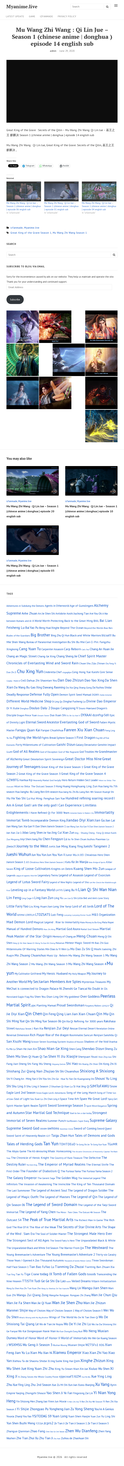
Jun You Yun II (56, 855)
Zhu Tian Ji (46, 1438)
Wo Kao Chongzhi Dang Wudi (69, 1331)
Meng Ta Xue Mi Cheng (45, 943)
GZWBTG (12, 780)
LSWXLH (30, 914)
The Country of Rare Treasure (66, 1157)
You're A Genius (104, 1409)
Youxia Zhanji (14, 1416)
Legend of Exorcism (97, 875)
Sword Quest (104, 1128)
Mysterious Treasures (94, 982)
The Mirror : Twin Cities (67, 1212)
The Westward (96, 1247)
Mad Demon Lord (19, 922)
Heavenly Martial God (43, 780)
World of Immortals (74, 1338)
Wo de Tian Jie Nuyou (51, 1324)
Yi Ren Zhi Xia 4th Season (91, 1401)
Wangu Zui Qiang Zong (32, 1295)
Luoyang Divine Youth (81, 915)
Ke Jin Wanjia (79, 862)
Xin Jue (84, 1369)
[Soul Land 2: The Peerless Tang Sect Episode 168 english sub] (22, 326)
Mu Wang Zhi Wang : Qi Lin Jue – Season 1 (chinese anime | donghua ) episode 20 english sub (32, 511)
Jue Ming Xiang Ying (69, 846)
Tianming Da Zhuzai (69, 1267)
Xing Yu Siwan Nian (67, 1369)
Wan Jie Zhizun (94, 1303)
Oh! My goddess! (69, 996)
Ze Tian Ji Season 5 (98, 1423)
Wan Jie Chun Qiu (104, 1295)
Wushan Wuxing (60, 1345)
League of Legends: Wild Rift (26, 876)
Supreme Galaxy (103, 1120)
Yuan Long (59, 1416)
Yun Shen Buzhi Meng (20, 1423)
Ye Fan (68, 1393)
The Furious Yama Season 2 (97, 1171)
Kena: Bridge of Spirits (97, 862)
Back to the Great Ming (78, 621)
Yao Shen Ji (54, 1393)
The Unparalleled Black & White (95, 1240)
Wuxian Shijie (76, 1345)
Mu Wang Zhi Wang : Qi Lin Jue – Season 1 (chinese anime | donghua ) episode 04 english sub (99, 206)
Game (32, 16)
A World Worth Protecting (48, 621)
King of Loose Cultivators (32, 868)
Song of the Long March (81, 1093)
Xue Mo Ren (86, 1377)
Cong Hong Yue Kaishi (85, 672)
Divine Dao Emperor (101, 701)
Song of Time (104, 1092)
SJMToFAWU (99, 1085)
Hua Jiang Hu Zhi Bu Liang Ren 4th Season (80, 791)
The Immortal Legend (89, 1178)
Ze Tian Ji (59, 1423)
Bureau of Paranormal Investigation (46, 642)
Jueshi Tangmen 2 (97, 846)
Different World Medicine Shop (29, 701)
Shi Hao (72, 1063)
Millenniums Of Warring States (25, 949)
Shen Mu (13, 1056)
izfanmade (46, 16)
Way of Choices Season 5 (89, 1310)
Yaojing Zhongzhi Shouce (31, 1393)
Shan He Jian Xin (26, 1049)
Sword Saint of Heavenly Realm (25, 1136)
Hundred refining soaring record (89, 798)
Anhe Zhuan (29, 613)
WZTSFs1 (91, 1345)
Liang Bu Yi (70, 890)
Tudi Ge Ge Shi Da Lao (50, 1281)
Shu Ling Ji (19, 1086)
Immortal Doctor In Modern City (82, 813)
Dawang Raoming (54, 687)
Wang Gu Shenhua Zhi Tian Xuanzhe (55, 1288)
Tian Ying (10, 1274)
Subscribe (15, 299)
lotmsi (21, 915)
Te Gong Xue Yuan (98, 1144)
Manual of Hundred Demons (24, 929)
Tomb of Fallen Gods (69, 1273)
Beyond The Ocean (72, 628)
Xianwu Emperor (67, 1352)
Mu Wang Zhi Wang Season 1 (70, 232)
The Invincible (61, 1184)
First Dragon (86, 737)
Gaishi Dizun (66, 744)
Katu (68, 862)
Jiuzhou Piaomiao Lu (98, 839)
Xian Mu (36, 1352)
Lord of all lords (83, 906)
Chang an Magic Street (21, 656)
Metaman (60, 943)
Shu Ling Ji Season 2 (38, 1086)
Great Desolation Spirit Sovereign (43, 759)
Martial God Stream (90, 929)
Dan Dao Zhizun (71, 680)
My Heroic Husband (55, 973)
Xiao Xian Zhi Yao (95, 1352)
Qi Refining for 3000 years (86, 1021)
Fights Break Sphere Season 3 (58, 738)
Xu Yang (102, 1384)
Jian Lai (110, 820)
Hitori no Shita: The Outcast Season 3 (34, 786)
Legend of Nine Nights (61, 882)
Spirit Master (14, 1105)
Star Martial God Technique (47, 1112)
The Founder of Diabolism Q (40, 1171)
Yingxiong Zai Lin (83, 1393)
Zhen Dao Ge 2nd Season (55, 1431)
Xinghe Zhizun (92, 1360)
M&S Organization (103, 915)
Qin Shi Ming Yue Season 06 (43, 1021)
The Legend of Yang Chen (37, 1212)
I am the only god (43, 805)
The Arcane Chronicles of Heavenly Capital (91, 1151)
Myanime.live (21, 6)
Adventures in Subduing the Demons (25, 605)
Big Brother (40, 635)
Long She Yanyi (62, 906)
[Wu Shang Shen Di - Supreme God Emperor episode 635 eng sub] (55, 393)
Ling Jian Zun (43, 898)
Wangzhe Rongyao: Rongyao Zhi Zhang (70, 1295)
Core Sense (106, 672)
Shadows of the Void (96, 1041)
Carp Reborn (72, 649)
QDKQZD (105, 1006)
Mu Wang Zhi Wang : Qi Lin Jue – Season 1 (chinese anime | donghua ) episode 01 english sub (61, 206)
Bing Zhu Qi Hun (60, 635)
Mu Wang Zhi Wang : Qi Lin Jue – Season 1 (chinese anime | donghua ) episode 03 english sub (32, 571)
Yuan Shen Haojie (79, 1416)
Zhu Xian (56, 1438)
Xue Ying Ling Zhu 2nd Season (32, 1385)
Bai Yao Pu (31, 628)
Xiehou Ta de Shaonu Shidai (29, 1361)
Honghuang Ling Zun (84, 786)
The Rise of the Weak (42, 1227)
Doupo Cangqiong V (64, 708)
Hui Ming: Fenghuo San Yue (48, 798)
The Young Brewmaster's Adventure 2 (70, 1254)
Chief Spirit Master (92, 656)
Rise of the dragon (57, 1035)
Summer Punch (56, 1121)
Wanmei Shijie (17, 1310)
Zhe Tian (22, 1438)
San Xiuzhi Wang (18, 1041)
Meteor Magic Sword (78, 943)
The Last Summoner (18, 1190)
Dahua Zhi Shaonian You (42, 680)
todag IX (46, 1274)
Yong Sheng (84, 1408)
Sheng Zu (111, 1049)
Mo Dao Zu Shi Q (81, 949)
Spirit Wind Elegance (96, 1105)
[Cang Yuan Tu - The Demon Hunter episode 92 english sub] (55, 326)
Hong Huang (63, 786)
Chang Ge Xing (46, 656)
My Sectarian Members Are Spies (54, 981)
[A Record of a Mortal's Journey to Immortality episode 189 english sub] (22, 360)
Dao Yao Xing (94, 680)
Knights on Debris (62, 869)
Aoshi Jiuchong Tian (78, 613)
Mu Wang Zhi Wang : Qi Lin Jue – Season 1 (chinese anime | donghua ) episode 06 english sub (23, 206)
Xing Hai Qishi (71, 1361)
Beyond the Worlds (93, 627)
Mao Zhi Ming (49, 929)
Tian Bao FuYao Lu (41, 1267)
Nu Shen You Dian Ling (44, 996)
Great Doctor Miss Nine (83, 758)
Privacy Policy (67, 16)
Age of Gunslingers (81, 606)
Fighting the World (27, 737)
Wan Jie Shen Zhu (67, 1302)
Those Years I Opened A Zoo (22, 1260)
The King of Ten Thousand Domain (93, 1184)
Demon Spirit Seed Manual (75, 694)
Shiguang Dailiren (59, 1064)
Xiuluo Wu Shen (99, 1369)
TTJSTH (27, 1281)
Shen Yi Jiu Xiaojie (63, 1056)
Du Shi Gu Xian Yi (73, 715)
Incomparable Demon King (47, 820)
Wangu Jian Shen (95, 1288)
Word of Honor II (48, 1338)
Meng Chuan (87, 936)
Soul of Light (22, 1099)
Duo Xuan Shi (58, 715)
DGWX (95, 694)
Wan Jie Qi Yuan (41, 1303)
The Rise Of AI (20, 1227)
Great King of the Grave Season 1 (30, 232)
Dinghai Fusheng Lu (74, 701)
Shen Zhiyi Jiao (105, 1057)
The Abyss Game (16, 1151)
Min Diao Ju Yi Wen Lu (57, 949)
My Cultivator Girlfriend (28, 973)
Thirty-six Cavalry (106, 1254)
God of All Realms (26, 751)
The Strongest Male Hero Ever (89, 1233)
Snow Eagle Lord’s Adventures (51, 1092)
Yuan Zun (95, 1416)
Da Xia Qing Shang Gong (79, 687)
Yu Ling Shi (108, 1416)
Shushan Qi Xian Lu (62, 1086)
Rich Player (37, 1035)
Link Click (67, 898)
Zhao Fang (37, 1431)
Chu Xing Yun (30, 671)
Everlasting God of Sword (79, 722)
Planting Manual (46, 1005)
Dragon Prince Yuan (27, 715)
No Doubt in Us (97, 989)
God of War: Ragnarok (68, 751)
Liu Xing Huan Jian (40, 906)
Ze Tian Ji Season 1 (76, 1423)
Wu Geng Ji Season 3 (37, 1345)
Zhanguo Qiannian (18, 1431)
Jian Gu (100, 820)
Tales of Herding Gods (24, 1143)
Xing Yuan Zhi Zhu (40, 1368)
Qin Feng (49, 1014)
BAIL (96, 621)
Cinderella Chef (53, 672)
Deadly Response (17, 694)
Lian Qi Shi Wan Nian (97, 889)
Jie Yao (47, 832)
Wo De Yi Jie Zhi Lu (77, 1324)
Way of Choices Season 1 (60, 1310)
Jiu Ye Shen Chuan (77, 839)
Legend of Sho (81, 882)
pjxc (33, 1005)
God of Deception (49, 751)
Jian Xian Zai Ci (14, 832)
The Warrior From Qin (71, 1248)
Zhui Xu (33, 1438)
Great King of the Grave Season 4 (83, 774)
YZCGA (39, 1423)
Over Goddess (90, 996)
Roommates (76, 1035)
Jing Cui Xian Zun (63, 832)
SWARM (43, 1128)
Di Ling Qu (57, 701)
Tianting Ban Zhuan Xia (99, 1267)
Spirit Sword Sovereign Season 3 (62, 1105)
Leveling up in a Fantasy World (33, 890)
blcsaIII (107, 635)
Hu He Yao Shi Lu (18, 798)
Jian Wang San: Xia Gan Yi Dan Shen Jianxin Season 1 (36, 826)
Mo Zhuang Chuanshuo (30, 955)
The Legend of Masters (54, 1197)
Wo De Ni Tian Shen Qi (86, 1317)
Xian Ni (47, 1353)
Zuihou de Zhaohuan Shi (74, 1438)
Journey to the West (32, 846)
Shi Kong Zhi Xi (108, 1064)
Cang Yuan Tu (30, 648)
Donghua (24, 708)
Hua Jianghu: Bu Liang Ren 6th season (36, 792)
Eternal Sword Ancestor (42, 722)
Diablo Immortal (106, 695)
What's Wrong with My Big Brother (33, 1317)
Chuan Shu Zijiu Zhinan (92, 663)
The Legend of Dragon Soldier (88, 1190)
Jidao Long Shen (32, 832)
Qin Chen (33, 1013)
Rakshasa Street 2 (24, 1028)
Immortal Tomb (18, 820)
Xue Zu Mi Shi (59, 1385)
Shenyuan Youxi (88, 1056)
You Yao (27, 1416)
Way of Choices (37, 1310)
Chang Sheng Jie (66, 656)
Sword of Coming (85, 1128)
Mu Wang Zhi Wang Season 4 (87, 964)
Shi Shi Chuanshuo (67, 1071)
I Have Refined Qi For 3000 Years (49, 813)
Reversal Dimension (17, 1035)
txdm (68, 1281)
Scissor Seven (38, 1041)
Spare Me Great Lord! (93, 1099)
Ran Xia (38, 1028)
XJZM (77, 1376)
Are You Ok (95, 613)
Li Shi (74, 898)
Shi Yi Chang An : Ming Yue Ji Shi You (26, 1079)
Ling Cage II (28, 898)
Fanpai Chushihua (52, 730)
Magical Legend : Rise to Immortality (56, 922)
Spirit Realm (30, 1105)
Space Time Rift (69, 1099)
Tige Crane (31, 1274)
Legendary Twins (48, 875)
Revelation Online (105, 1028)
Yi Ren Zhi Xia (73, 1401)
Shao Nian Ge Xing (53, 1048)
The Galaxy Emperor (21, 1177)
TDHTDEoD (67, 1144)
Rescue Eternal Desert (83, 1028)
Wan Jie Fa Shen (18, 1303)
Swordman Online (66, 1129)
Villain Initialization (103, 1281)
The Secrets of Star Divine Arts (79, 1227)
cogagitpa (66, 672)
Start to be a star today (81, 1113)
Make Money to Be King (90, 922)
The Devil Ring (31, 1165)
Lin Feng (13, 897)
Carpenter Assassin (52, 649)
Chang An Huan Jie (102, 649)
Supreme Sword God (22, 1128)
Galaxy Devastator (86, 745)
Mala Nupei (108, 922)
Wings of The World (61, 1317)
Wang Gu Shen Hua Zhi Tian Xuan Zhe (23, 1288)
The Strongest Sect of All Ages (27, 1240)
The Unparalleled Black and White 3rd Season (32, 1248)
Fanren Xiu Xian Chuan (84, 729)
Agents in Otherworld (57, 606)
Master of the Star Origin (33, 936)
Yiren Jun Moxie (57, 1401)
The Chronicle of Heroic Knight (30, 1158)
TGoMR (112, 1144)
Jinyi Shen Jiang (29, 839)
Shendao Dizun (93, 1048)
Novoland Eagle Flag (17, 996)
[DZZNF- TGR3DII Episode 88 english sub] (101, 360)
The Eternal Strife (97, 1164)
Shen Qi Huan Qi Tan (34, 1056)
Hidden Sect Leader (87, 780)
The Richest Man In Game (88, 1220)
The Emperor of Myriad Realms (61, 1164)
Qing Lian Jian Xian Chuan (76, 1014)
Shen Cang (75, 1049)
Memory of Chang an (64, 936)
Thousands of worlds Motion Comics (77, 1261)
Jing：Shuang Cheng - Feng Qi (89, 832)
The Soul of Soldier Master (51, 1234)
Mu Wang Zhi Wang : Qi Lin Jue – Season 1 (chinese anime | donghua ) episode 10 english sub (91, 511)
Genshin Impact (107, 745)
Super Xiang (83, 1121)
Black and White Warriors (85, 635)
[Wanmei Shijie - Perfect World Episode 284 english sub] (101, 326)
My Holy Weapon (77, 973)
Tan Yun (50, 1144)
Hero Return (69, 780)
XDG (101, 1345)
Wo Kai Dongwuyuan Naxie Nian (37, 1331)
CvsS (23, 680)
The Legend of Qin (84, 1197)
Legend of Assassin (71, 875)
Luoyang (67, 915)
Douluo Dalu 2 (39, 708)
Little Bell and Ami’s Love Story (93, 898)
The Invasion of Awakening (35, 1184)
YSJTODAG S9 (42, 1416)
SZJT (48, 1136)
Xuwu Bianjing (86, 1385)
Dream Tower (43, 715)
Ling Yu (58, 898)
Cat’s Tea (85, 649)
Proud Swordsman (70, 1005)
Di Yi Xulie (12, 708)
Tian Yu (19, 1274)
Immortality (104, 812)
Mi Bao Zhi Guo (99, 942)
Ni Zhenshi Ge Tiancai (73, 989)
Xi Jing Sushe (55, 1361)
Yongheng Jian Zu (61, 1409)
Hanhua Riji (25, 780)
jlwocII (11, 846)
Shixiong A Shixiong (97, 1071)
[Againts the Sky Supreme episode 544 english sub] (101, 426)
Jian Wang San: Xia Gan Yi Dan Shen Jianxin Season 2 (90, 826)
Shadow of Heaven (75, 1041)
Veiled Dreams (81, 1281)
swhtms (53, 1128)
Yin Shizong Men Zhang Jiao (31, 1401)
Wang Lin (75, 1288)
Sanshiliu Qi (110, 1035)
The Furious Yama (71, 1171)
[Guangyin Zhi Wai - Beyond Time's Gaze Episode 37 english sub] (69, 360)
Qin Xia (66, 1021)
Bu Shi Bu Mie (76, 642)
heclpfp (57, 780)
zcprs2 (48, 1423)
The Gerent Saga (46, 1178)
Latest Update (15, 16)
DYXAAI (86, 715)
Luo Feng (57, 914)
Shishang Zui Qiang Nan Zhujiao (30, 1071)
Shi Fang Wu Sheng (39, 1064)
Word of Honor (26, 1338)
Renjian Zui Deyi (56, 1028)
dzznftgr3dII (100, 715)
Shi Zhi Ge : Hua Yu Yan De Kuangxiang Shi (70, 1078)
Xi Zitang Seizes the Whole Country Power (38, 1376)
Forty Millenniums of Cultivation (36, 745)
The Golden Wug (66, 1178)
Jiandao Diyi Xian (80, 820)
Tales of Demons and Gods (95, 1135)
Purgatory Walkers (93, 1005)
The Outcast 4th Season (89, 1212)
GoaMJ (9, 752)
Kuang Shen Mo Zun (88, 868)
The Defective (92, 1158)
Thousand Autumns (52, 1260)
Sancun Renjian (93, 1035)
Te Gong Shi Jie (83, 1144)
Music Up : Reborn (57, 955)
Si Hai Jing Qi (81, 1086)
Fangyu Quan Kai (27, 730)
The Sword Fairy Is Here (62, 1240)
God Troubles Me (88, 752)
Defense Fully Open (44, 694)
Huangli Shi (108, 791)
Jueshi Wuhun (18, 854)
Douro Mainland (87, 708)
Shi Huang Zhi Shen (88, 1063)
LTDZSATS (42, 914)
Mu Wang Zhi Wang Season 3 (49, 964)
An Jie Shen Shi (46, 613)
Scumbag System (56, 1041)
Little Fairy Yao (17, 906)
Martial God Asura (68, 929)
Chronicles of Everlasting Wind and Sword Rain (42, 663)
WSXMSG (15, 1344)
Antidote (61, 613)
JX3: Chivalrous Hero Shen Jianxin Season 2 (45, 862)
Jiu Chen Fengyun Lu (52, 839)
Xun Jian (72, 1385)
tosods (91, 1274)
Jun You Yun (39, 855)
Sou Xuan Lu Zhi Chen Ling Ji (44, 1099)
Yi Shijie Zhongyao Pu (33, 1409)
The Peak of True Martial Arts (47, 1219)
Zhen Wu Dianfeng (81, 1430)
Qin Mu (102, 1013)
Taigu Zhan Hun (62, 1135)
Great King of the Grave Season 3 (40, 774)
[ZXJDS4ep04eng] (22, 393)
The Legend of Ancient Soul (49, 1190)
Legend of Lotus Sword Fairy (27, 882)
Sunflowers (72, 1120)
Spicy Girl (112, 1099)
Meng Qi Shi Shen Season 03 (24, 943)
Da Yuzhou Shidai (102, 687)
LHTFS (59, 890)
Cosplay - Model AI (13, 681)
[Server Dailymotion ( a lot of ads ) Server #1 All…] (101, 393)
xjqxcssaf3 (66, 1376)
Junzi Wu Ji (72, 855)
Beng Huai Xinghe (49, 628)
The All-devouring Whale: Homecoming (49, 1151)
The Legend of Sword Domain (51, 1204)
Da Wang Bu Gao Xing (28, 687)
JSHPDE (52, 846)
